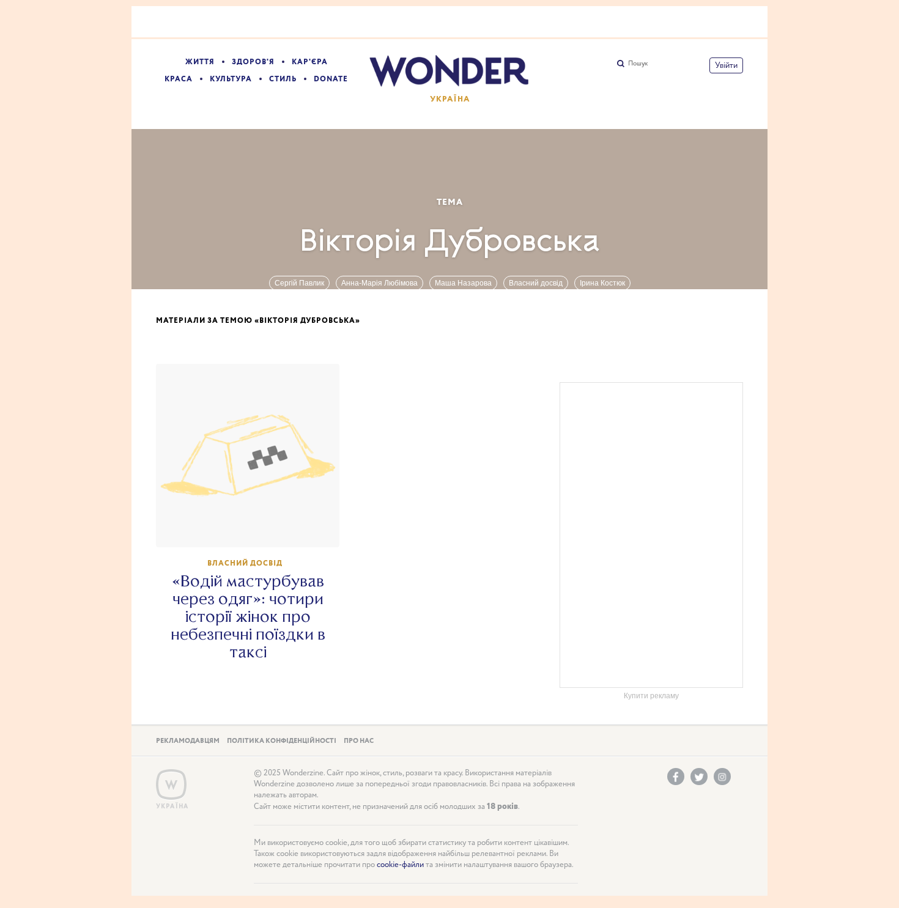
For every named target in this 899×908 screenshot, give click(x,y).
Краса (179, 79)
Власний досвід (536, 283)
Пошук (638, 63)
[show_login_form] (726, 65)
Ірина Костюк (602, 283)
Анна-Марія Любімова (379, 283)
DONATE (331, 79)
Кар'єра (310, 62)
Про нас (359, 741)
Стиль (283, 79)
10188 (253, 526)
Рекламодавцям (188, 741)
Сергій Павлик (299, 283)
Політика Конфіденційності (281, 741)
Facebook (675, 776)
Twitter (699, 776)
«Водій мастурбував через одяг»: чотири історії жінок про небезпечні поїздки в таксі (248, 616)
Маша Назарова (463, 283)
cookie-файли (400, 865)
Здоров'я (253, 62)
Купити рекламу (651, 695)
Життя (200, 62)
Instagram (722, 776)
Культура (231, 79)
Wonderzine (171, 784)
